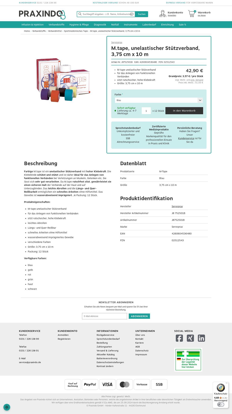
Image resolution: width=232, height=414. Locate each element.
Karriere (139, 343)
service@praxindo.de (30, 362)
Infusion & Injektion (32, 24)
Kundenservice (186, 138)
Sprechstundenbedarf (108, 339)
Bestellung (102, 343)
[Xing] (190, 342)
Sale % (182, 24)
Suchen (141, 14)
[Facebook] (179, 342)
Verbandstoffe (56, 24)
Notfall (115, 24)
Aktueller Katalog (106, 354)
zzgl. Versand (197, 80)
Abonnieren (139, 316)
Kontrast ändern (105, 366)
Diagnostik (100, 24)
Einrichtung (167, 24)
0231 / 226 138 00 (46, 3)
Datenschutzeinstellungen (110, 362)
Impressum (141, 354)
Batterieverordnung (107, 358)
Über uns (140, 335)
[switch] (220, 404)
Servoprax (116, 42)
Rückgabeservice (105, 335)
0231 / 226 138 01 (29, 350)
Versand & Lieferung (107, 350)
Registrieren (64, 339)
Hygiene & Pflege (79, 24)
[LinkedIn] (201, 342)
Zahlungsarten (104, 346)
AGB (137, 346)
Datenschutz (141, 350)
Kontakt (139, 339)
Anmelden (63, 335)
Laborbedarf (149, 24)
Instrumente (130, 24)
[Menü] (227, 384)
